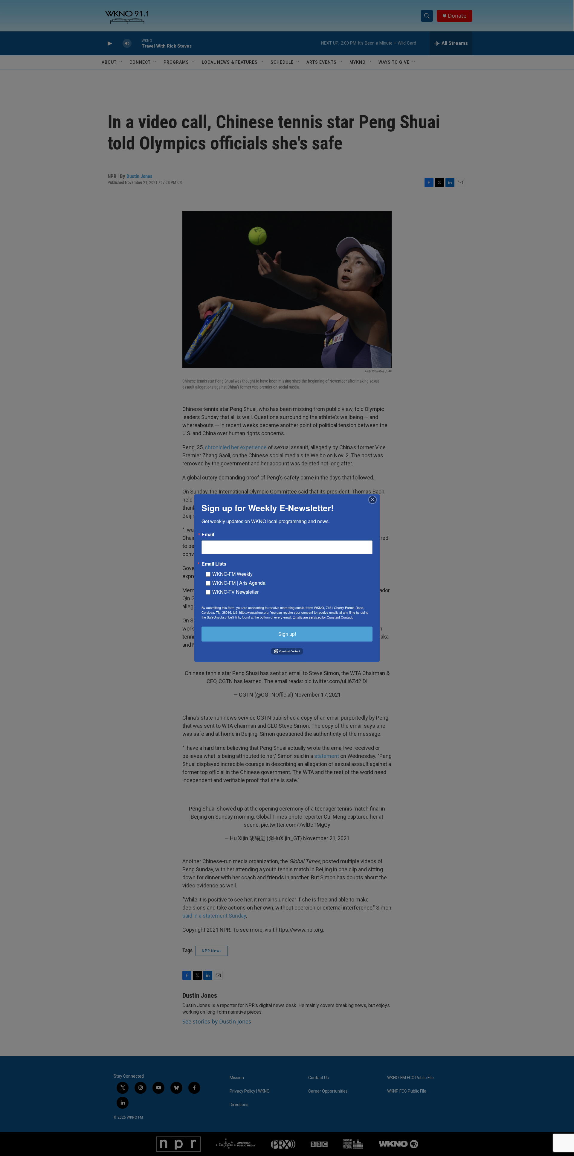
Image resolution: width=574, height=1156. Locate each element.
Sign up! (287, 633)
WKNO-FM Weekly (232, 573)
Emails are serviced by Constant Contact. (323, 616)
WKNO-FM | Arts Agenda (238, 582)
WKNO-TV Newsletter (235, 591)
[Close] (374, 499)
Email (207, 534)
